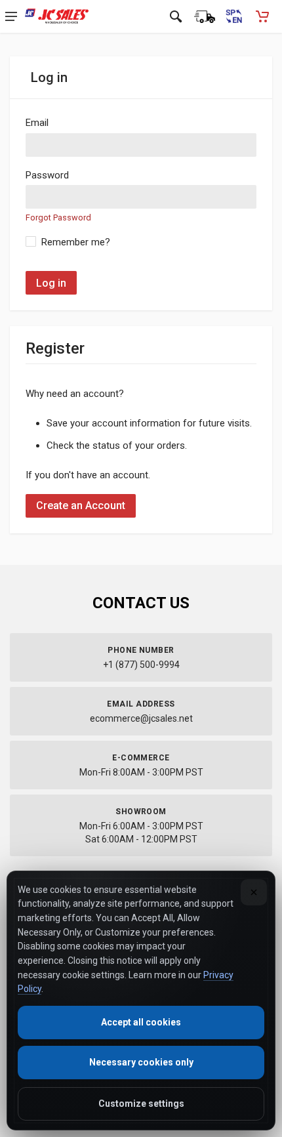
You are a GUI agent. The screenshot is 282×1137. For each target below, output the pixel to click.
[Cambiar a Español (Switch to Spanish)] (233, 16)
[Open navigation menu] (11, 16)
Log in (51, 283)
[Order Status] (204, 16)
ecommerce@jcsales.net (141, 718)
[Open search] (175, 16)
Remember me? (75, 242)
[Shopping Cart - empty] (262, 16)
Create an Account (80, 505)
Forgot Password (58, 217)
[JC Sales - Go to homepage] (56, 16)
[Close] (254, 892)
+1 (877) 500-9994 (141, 664)
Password (47, 175)
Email (37, 123)
